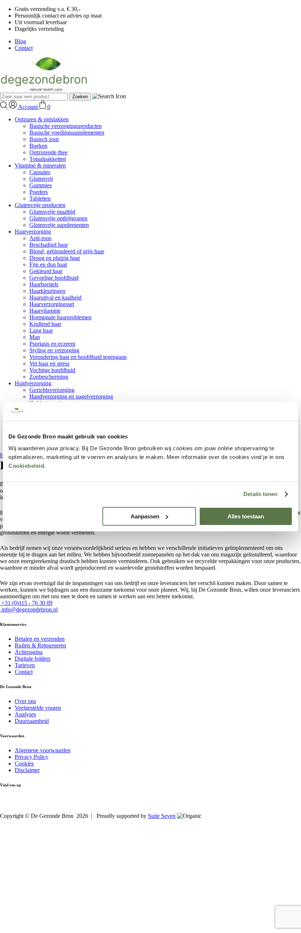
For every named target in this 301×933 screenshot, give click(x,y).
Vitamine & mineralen (40, 165)
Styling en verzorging (54, 350)
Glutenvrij (41, 179)
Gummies (40, 185)
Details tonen (260, 494)
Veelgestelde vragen (38, 708)
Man (34, 337)
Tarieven (25, 665)
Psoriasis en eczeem (52, 344)
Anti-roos (40, 238)
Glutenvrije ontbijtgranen (58, 218)
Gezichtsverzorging (52, 390)
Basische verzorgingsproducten (65, 126)
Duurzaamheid (32, 721)
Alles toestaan (246, 516)
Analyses (25, 714)
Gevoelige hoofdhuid (54, 278)
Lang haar (41, 330)
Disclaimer (27, 770)
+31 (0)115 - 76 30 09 (26, 603)
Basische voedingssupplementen (66, 132)
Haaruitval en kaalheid (55, 297)
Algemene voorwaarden (42, 750)
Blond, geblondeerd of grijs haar (66, 251)
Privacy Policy (31, 757)
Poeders (38, 192)
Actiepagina (29, 652)
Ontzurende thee (48, 152)
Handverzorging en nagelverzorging (71, 396)
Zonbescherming (48, 377)
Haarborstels (43, 284)
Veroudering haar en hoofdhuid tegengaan (78, 357)
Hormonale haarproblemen (60, 317)
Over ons (25, 701)
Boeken (38, 146)
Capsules (39, 172)
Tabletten (40, 198)
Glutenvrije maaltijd (52, 212)
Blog (20, 41)
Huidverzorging (33, 383)
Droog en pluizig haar (54, 258)
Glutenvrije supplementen (59, 225)
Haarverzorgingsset (51, 304)
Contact (24, 48)
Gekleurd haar (45, 271)
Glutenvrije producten (40, 205)
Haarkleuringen (47, 291)
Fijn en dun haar (48, 264)
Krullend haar (45, 324)
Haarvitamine (45, 311)
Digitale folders (32, 658)
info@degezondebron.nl (29, 609)
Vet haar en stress (49, 363)
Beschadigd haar (48, 245)
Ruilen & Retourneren (40, 645)
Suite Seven (161, 816)
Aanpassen (145, 516)
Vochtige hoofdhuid (52, 370)
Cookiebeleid (26, 466)
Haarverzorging (33, 231)
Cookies (24, 763)
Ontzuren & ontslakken (42, 119)
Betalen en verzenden (40, 639)
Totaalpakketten (47, 159)
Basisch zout (44, 139)
